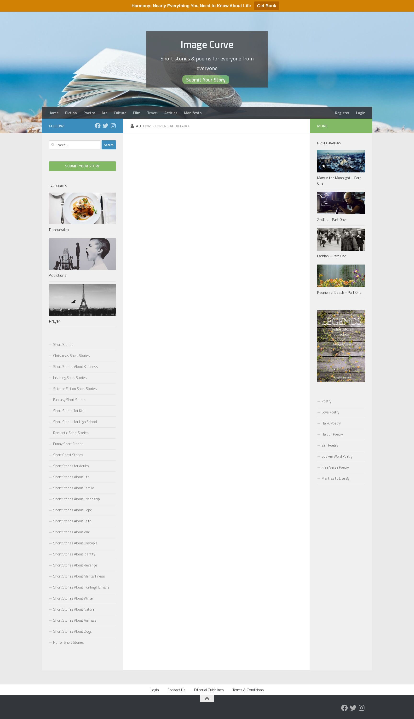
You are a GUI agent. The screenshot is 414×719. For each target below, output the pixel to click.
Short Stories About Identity (74, 554)
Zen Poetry (330, 445)
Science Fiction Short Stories (75, 388)
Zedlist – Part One (331, 219)
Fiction (71, 113)
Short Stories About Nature (73, 609)
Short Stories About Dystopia (75, 543)
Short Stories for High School (75, 421)
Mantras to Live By (336, 478)
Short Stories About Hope (72, 510)
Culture (120, 113)
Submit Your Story (205, 79)
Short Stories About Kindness (75, 366)
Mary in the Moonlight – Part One (339, 180)
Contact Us (176, 690)
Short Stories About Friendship (76, 499)
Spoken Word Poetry (337, 456)
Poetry (89, 113)
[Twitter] (105, 126)
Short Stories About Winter (73, 598)
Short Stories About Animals (74, 620)
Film (136, 113)
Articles (170, 113)
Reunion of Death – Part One (339, 292)
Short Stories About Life (71, 477)
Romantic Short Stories (71, 433)
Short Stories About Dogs (72, 631)
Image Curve (207, 44)
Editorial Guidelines (209, 690)
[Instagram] (113, 126)
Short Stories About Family (73, 488)
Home (53, 113)
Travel (152, 113)
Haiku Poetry (331, 423)
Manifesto (193, 113)
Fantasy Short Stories (69, 399)
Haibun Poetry (332, 434)
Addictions (57, 275)
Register (342, 113)
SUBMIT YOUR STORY (82, 166)
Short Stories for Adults (71, 466)
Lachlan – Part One (331, 256)
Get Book (266, 5)
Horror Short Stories (68, 642)
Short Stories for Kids (69, 410)
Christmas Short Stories (71, 355)
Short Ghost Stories (68, 455)
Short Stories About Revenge (75, 565)
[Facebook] (98, 126)
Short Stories (63, 344)
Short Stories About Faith (72, 521)
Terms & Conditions (248, 690)
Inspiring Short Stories (70, 377)
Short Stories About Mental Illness (79, 576)
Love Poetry (330, 412)
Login (360, 113)
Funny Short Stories (68, 444)
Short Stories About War (71, 532)
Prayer (54, 321)
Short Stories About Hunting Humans (81, 587)
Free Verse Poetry (335, 467)
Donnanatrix (59, 230)
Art (104, 113)
